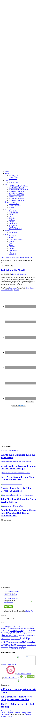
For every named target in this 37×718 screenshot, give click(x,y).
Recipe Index (13, 232)
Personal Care (13, 250)
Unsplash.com (8, 602)
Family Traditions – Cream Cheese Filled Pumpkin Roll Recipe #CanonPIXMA (18, 513)
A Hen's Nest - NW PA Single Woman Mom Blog (16, 257)
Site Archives (13, 179)
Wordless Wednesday (15, 229)
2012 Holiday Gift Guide (16, 191)
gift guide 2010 (4, 632)
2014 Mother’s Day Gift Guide (18, 186)
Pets (10, 252)
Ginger (24, 633)
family (2, 631)
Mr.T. (24, 642)
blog (27, 288)
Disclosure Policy (14, 175)
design (32, 288)
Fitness (11, 216)
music (28, 642)
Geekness (12, 220)
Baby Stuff (12, 236)
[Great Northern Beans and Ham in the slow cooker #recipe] (16, 462)
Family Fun (7, 630)
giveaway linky (9, 635)
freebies (33, 631)
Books (11, 238)
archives (3, 619)
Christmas (13, 628)
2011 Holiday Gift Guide (16, 198)
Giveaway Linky (10, 202)
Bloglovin (10, 713)
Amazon (3, 626)
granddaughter (30, 635)
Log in (10, 716)
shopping (11, 647)
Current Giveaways (15, 205)
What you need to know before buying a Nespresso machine (16, 698)
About (7, 173)
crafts (22, 628)
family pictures (16, 630)
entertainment (30, 628)
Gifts (6, 184)
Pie (14, 644)
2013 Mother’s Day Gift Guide (18, 189)
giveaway (29, 633)
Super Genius (22, 647)
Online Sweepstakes (10, 595)
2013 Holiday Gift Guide (16, 188)
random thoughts (31, 645)
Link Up (25, 638)
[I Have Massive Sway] (18, 678)
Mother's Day (18, 642)
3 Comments (22, 274)
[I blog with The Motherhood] (31, 664)
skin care (16, 647)
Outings (11, 221)
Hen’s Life (8, 209)
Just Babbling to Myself (13, 270)
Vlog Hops (12, 227)
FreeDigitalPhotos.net (11, 598)
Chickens (8, 628)
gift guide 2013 (11, 633)
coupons (18, 628)
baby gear (7, 626)
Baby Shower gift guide (16, 193)
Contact (7, 180)
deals (25, 628)
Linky (4, 641)
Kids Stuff (12, 246)
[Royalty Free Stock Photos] (8, 607)
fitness (24, 630)
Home (7, 172)
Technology (12, 254)
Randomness (13, 225)
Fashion (11, 241)
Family (11, 214)
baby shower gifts (15, 626)
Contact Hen (5, 714)
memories (12, 642)
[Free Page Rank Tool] (18, 648)
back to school (24, 626)
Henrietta (15, 274)
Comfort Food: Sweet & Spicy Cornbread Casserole (16, 489)
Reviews (7, 234)
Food (10, 243)
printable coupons (21, 645)
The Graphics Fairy (7, 290)
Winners (11, 207)
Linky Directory (14, 204)
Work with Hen (13, 182)
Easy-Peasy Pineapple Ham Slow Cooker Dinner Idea (17, 478)
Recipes (7, 230)
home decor (7, 639)
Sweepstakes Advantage (11, 591)
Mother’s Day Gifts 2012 (16, 196)
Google (3, 713)
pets (9, 645)
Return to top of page (7, 711)
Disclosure (17, 713)
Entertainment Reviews (16, 239)
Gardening (12, 218)
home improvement (15, 639)
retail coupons (4, 647)
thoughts (16, 290)
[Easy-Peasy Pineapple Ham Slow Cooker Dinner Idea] (15, 473)
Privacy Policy (13, 177)
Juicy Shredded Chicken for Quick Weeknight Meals (18, 500)
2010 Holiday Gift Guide (16, 200)
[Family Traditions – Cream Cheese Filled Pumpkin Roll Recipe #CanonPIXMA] (12, 506)
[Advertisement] (18, 83)
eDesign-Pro (29, 611)
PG (12, 645)
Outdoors (12, 248)
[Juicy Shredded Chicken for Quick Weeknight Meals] (17, 495)
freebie (28, 631)
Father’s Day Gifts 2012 (16, 195)
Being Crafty (13, 211)
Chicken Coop (13, 213)
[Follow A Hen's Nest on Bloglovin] (18, 406)
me (9, 642)
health (2, 639)
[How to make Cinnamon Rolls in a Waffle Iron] (9, 450)
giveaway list (22, 635)
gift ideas (18, 633)
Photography (13, 223)
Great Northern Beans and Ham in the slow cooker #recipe (18, 467)
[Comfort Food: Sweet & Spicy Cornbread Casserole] (11, 484)
